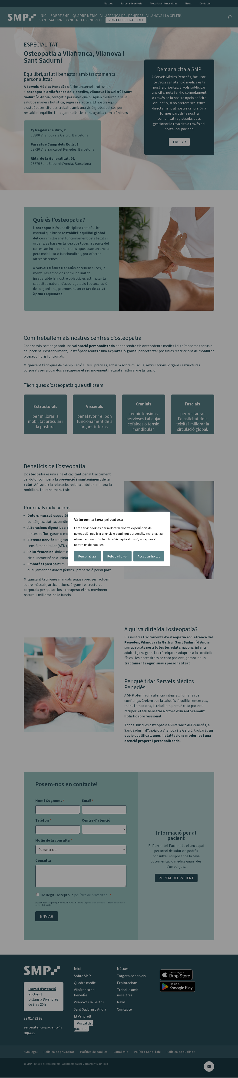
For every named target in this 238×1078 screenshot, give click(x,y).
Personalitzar (87, 556)
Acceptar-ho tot (149, 556)
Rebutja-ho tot (117, 556)
